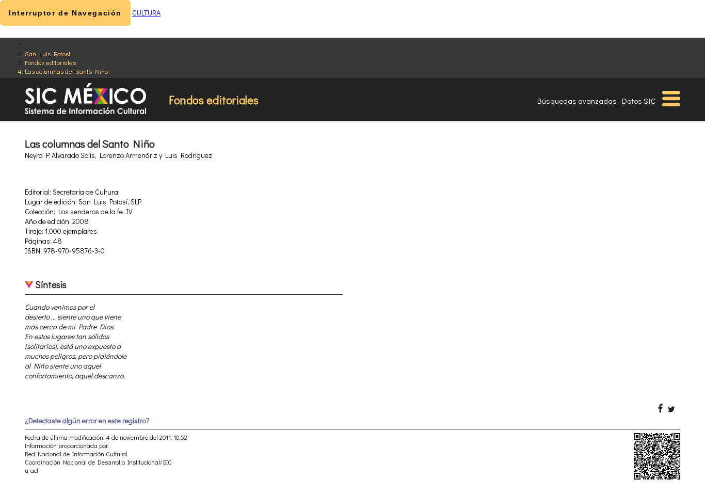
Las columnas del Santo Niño (66, 71)
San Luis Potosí (47, 53)
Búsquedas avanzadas (577, 100)
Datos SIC (638, 100)
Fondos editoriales (50, 62)
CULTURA (146, 13)
